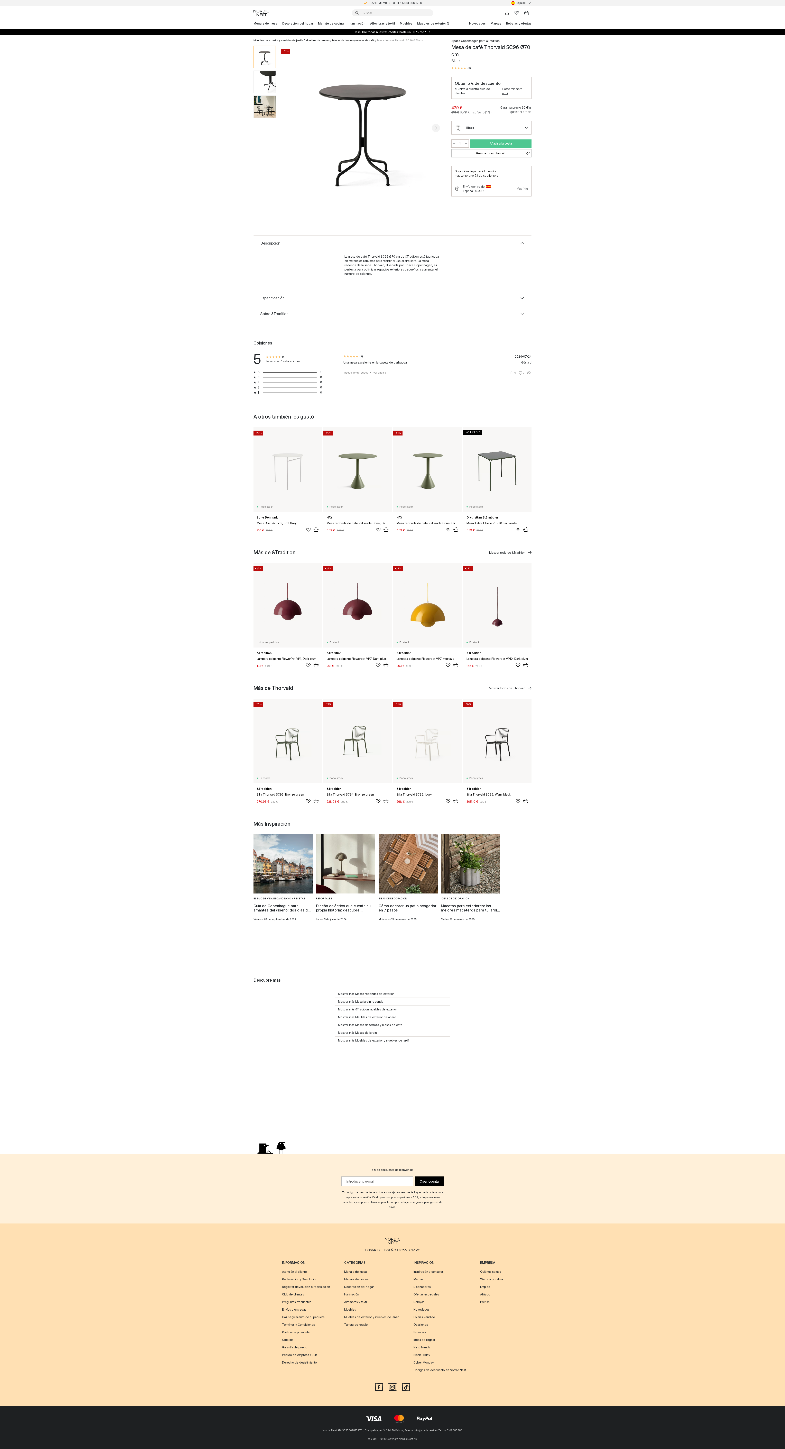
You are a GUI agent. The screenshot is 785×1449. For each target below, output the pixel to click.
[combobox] (521, 3)
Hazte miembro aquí (512, 91)
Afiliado (485, 1294)
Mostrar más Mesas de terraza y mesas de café (370, 1025)
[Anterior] (290, 128)
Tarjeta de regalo (356, 1324)
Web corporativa (491, 1279)
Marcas (496, 23)
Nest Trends (422, 1347)
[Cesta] (527, 13)
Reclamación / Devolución (299, 1279)
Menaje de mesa (265, 23)
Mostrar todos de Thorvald (507, 688)
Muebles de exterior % (433, 23)
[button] (461, 68)
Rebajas (419, 1302)
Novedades (477, 23)
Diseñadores (422, 1286)
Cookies (287, 1339)
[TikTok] (406, 1386)
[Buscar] (356, 12)
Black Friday (422, 1355)
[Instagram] (392, 1386)
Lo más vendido (424, 1317)
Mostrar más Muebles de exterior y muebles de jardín (374, 1040)
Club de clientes (293, 1294)
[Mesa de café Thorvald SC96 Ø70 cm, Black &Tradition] (363, 127)
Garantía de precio (294, 1347)
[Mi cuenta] (507, 13)
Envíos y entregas (294, 1309)
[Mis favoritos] (517, 13)
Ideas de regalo (424, 1339)
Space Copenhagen (464, 41)
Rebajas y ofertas (519, 23)
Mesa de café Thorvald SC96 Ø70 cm (400, 40)
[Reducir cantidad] (454, 143)
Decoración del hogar (297, 23)
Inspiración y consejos (429, 1271)
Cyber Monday (424, 1362)
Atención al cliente (294, 1271)
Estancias (420, 1332)
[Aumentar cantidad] (466, 143)
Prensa (485, 1302)
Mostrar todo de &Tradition (507, 552)
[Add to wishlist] (308, 529)
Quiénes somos (490, 1271)
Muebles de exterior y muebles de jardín (278, 40)
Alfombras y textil (382, 23)
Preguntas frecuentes (296, 1302)
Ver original (380, 372)
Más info (522, 188)
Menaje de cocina (331, 23)
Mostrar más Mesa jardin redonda (360, 1001)
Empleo (485, 1286)
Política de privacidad (296, 1332)
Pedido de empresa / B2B (299, 1355)
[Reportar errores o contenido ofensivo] (529, 372)
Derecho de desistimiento (299, 1362)
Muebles (406, 23)
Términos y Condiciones (298, 1324)
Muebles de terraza (318, 40)
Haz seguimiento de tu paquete (303, 1317)
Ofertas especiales (426, 1294)
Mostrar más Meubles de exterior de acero (367, 1017)
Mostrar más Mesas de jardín (357, 1032)
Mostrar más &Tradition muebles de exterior (367, 1009)
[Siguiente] (436, 128)
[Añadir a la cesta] (316, 529)
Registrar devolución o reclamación (306, 1286)
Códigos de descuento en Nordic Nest (440, 1370)
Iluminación (357, 23)
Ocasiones (421, 1324)
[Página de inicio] (261, 13)
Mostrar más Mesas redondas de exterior (366, 994)
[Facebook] (379, 1386)
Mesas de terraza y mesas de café (353, 40)
